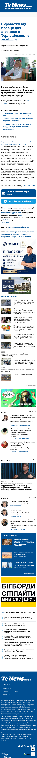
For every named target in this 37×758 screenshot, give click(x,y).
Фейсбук (6, 220)
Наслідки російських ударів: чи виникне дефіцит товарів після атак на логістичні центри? (24, 328)
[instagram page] (34, 746)
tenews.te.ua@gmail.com (11, 213)
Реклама (6, 695)
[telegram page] (31, 746)
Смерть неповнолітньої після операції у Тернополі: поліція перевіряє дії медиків (18, 618)
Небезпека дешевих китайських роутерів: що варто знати (17, 370)
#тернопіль (6, 236)
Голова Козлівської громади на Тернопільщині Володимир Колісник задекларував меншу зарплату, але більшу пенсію (18, 658)
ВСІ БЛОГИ (32, 497)
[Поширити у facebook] (22, 54)
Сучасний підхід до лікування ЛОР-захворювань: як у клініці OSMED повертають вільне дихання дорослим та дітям (24, 361)
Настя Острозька (20, 46)
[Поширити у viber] (30, 54)
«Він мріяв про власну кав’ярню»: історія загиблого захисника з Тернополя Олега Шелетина (24, 311)
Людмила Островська (19, 452)
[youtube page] (28, 746)
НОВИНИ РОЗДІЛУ (29, 573)
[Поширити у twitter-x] (26, 54)
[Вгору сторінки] (33, 749)
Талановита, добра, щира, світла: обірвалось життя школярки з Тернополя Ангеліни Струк (23, 320)
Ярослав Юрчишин (17, 529)
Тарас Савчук (15, 506)
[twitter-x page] (25, 746)
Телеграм (5, 222)
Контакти (7, 688)
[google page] (19, 746)
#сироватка (25, 234)
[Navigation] (32, 15)
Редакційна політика (11, 691)
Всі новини (31, 386)
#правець (15, 234)
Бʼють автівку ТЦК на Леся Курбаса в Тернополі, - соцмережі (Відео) (17, 624)
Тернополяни (29, 186)
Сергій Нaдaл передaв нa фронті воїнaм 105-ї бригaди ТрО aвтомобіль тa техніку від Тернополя (25, 345)
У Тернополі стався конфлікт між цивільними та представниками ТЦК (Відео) (17, 631)
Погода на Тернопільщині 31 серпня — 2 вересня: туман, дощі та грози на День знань (24, 336)
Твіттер (22, 215)
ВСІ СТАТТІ (32, 411)
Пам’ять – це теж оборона (23, 375)
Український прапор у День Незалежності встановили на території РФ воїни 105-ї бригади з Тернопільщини (18, 644)
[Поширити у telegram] (34, 54)
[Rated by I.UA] (29, 754)
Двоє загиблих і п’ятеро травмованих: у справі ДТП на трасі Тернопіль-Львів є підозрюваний (18, 637)
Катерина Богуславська (20, 425)
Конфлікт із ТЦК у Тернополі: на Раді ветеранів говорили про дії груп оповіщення (24, 302)
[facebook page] (22, 746)
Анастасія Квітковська (19, 438)
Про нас (6, 685)
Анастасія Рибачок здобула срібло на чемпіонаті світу (14, 354)
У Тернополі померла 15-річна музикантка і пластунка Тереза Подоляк (19, 650)
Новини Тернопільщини (19, 227)
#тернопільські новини (21, 236)
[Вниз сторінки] (33, 754)
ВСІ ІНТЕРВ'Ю (31, 460)
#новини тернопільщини (16, 232)
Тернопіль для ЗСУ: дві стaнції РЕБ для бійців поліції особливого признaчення (17, 126)
